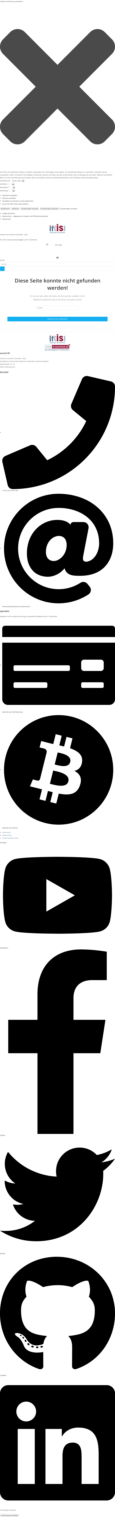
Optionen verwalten (9, 195)
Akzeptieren (5, 209)
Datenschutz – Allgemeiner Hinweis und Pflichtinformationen (25, 216)
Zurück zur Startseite (57, 319)
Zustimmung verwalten (9, 1515)
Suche (2, 260)
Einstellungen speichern (49, 209)
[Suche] (2, 268)
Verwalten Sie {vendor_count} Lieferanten (17, 201)
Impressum (6, 219)
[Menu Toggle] (57, 257)
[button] (57, 87)
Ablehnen (15, 209)
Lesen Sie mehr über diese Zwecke (15, 204)
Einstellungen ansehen (29, 209)
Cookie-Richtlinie (8, 213)
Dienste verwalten (9, 198)
